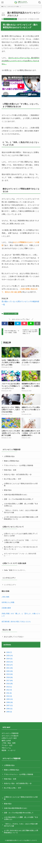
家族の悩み (8, 490)
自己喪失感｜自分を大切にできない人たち (16, 621)
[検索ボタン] (39, 2)
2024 (9, 658)
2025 (9, 655)
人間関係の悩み (9, 456)
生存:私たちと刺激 (8, 602)
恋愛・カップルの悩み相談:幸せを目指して (18, 499)
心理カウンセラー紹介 (9, 738)
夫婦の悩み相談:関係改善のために (15, 494)
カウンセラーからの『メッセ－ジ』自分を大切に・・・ (20, 555)
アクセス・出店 (7, 745)
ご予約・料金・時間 (8, 743)
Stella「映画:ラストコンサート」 (15, 570)
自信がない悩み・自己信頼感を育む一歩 (18, 474)
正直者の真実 (6, 608)
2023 (9, 662)
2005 (9, 712)
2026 (9, 652)
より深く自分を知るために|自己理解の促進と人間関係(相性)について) (21, 518)
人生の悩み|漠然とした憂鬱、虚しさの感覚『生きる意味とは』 (21, 505)
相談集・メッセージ (8, 750)
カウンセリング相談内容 (10, 733)
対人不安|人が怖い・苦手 (12, 479)
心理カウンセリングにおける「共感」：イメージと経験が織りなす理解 (21, 541)
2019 (9, 674)
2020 (9, 671)
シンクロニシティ (10, 585)
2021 (9, 668)
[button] (5, 323)
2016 (9, 683)
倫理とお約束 (6, 740)
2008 (9, 702)
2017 (9, 680)
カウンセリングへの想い (10, 19)
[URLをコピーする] (37, 323)
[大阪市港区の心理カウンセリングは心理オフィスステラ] (21, 2)
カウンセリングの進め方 (10, 736)
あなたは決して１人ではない (14, 636)
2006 (9, 708)
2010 (9, 696)
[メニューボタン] (2, 2)
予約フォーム (6, 748)
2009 (9, 699)
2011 (9, 693)
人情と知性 (5, 597)
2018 (9, 677)
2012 (9, 690)
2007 (9, 705)
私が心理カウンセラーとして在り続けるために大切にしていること (21, 548)
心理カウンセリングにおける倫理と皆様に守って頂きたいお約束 (21, 535)
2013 (9, 687)
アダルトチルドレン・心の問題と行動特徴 (18, 465)
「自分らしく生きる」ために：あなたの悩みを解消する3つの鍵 (21, 511)
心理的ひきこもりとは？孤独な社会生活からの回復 (21, 485)
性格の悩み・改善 (10, 470)
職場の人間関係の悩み (11, 461)
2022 (9, 665)
